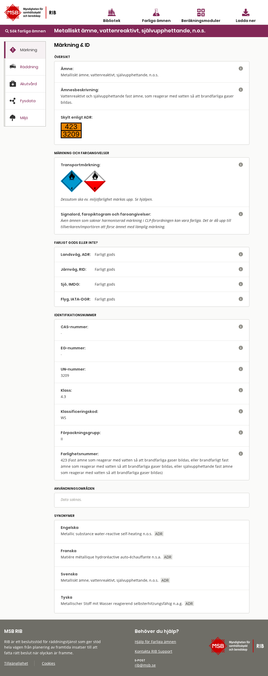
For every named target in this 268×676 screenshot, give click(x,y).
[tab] (25, 50)
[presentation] (25, 50)
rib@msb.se (145, 665)
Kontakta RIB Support (153, 651)
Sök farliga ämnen (27, 31)
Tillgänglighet (16, 663)
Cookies (48, 663)
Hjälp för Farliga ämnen (155, 641)
